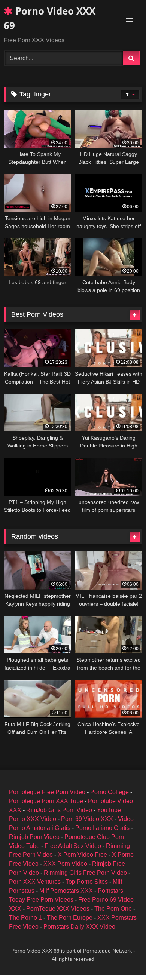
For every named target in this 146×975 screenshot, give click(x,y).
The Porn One (113, 908)
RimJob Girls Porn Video (59, 810)
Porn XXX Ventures (35, 882)
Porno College (109, 792)
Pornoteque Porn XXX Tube (46, 801)
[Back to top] (123, 952)
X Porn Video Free (82, 855)
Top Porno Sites (87, 882)
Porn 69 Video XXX (87, 819)
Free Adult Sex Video (73, 846)
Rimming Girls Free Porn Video (85, 873)
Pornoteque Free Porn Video (47, 792)
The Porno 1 (25, 917)
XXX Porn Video (65, 864)
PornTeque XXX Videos (57, 908)
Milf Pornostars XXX (66, 891)
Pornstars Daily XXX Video (79, 926)
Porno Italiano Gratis (102, 828)
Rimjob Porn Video (34, 837)
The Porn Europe (69, 917)
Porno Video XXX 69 (49, 18)
